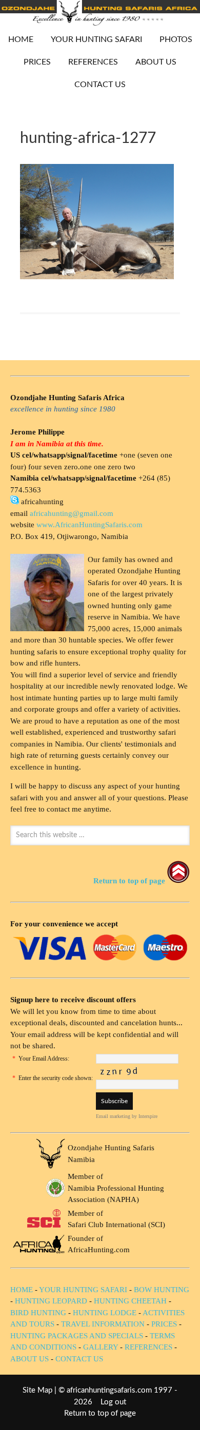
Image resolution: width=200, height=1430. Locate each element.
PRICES (33, 62)
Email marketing (113, 1116)
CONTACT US (100, 84)
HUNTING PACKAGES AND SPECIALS (76, 1336)
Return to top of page (100, 1413)
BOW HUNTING (161, 1290)
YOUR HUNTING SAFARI (92, 39)
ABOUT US (155, 62)
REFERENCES (93, 62)
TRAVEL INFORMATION (103, 1324)
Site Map (37, 1390)
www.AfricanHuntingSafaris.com (89, 525)
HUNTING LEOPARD (51, 1301)
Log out (113, 1402)
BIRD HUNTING (38, 1313)
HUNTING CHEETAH (130, 1301)
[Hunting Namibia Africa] (100, 22)
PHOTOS (172, 39)
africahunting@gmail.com (71, 513)
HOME (20, 39)
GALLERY (100, 1347)
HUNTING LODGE (104, 1313)
